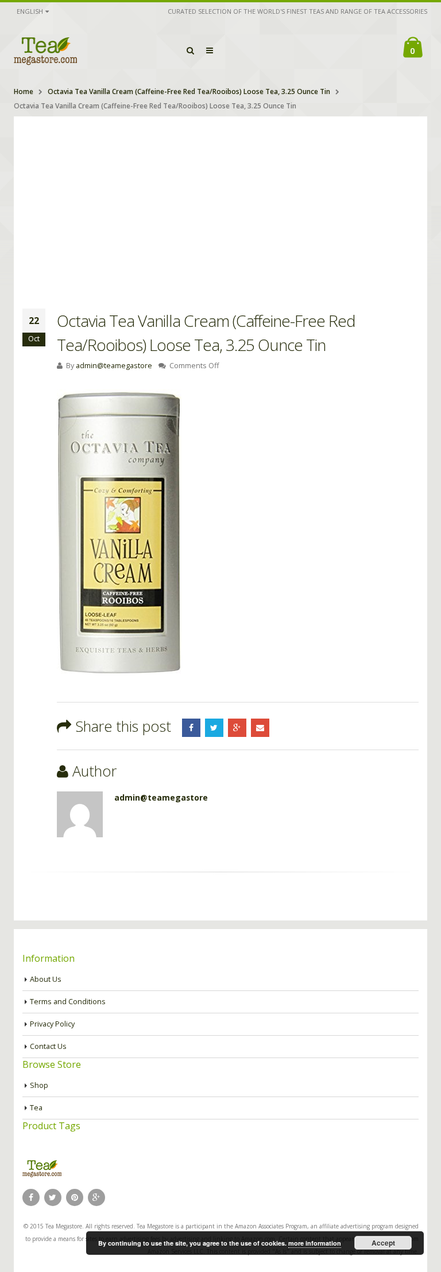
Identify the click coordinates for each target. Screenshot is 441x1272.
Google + (237, 728)
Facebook (191, 728)
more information (314, 1243)
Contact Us (48, 1046)
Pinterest (74, 1197)
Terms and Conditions (68, 1001)
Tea (36, 1108)
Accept (383, 1243)
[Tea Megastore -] (45, 50)
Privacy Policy (52, 1024)
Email (260, 728)
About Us (45, 979)
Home (23, 91)
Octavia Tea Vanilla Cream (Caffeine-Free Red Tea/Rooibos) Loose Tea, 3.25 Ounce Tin (189, 91)
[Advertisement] (220, 202)
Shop (39, 1085)
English (30, 11)
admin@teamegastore (114, 365)
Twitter (214, 728)
